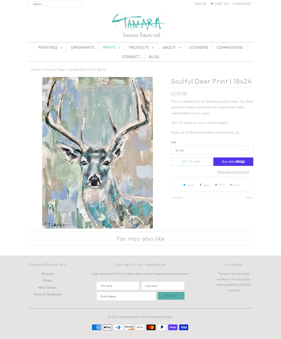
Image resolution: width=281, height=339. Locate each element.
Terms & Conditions (47, 294)
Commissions (230, 47)
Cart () (221, 4)
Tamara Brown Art (132, 317)
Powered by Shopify (159, 317)
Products (139, 47)
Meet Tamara (47, 287)
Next (249, 197)
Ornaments (82, 47)
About (169, 47)
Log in (200, 4)
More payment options (233, 172)
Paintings (48, 47)
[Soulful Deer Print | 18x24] (97, 153)
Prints (109, 47)
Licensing (198, 47)
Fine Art (47, 274)
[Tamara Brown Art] (140, 25)
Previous (178, 197)
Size (173, 142)
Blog (154, 56)
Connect (131, 56)
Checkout (242, 4)
